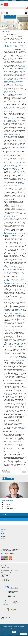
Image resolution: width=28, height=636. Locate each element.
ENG (6, 1)
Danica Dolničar (9, 28)
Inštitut (3, 538)
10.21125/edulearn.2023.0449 (15, 344)
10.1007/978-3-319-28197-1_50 (17, 428)
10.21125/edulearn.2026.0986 (10, 166)
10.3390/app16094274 (9, 48)
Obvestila (4, 517)
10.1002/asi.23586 (20, 144)
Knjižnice (4, 536)
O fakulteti (4, 531)
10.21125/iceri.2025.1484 (9, 216)
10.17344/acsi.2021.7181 (16, 56)
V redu (14, 631)
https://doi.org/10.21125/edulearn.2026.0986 (14, 165)
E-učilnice (21, 4)
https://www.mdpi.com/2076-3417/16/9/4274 (14, 45)
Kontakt (25, 4)
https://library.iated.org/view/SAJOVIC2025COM (14, 252)
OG (3, 557)
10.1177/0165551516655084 (10, 121)
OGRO (6, 557)
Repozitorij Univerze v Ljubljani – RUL (12, 46)
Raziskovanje (5, 535)
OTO (3, 559)
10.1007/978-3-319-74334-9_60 (12, 394)
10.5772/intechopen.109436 (15, 441)
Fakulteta (19, 1)
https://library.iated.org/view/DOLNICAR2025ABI (14, 233)
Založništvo (4, 539)
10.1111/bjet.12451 (20, 101)
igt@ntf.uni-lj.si (8, 581)
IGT (5, 28)
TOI (6, 559)
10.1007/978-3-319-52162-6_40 (10, 413)
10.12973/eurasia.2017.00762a (10, 111)
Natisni (24, 472)
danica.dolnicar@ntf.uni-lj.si (10, 508)
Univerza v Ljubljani (13, 1)
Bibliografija (16, 28)
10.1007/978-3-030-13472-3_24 (17, 360)
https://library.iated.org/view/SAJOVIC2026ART (14, 183)
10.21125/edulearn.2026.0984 (12, 185)
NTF (2, 28)
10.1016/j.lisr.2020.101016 (19, 66)
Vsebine (5, 514)
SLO (2, 1)
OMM (10, 557)
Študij (3, 533)
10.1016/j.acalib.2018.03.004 (10, 92)
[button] (23, 634)
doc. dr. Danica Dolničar (7, 500)
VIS (18, 4)
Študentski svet (24, 1)
